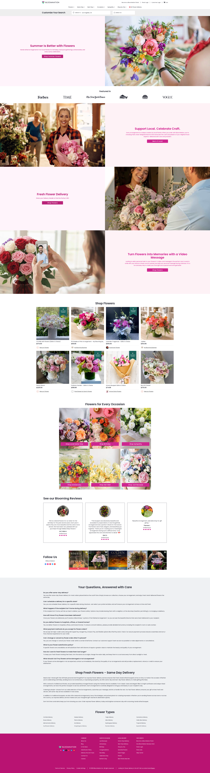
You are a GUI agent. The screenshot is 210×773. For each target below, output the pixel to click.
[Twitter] (52, 564)
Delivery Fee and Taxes (87, 753)
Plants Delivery (78, 720)
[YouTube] (55, 564)
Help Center (139, 753)
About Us (83, 741)
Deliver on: (119, 12)
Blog (82, 744)
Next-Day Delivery (123, 744)
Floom (153, 768)
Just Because (103, 741)
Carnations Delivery (141, 717)
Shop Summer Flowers (53, 56)
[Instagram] (48, 564)
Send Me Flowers (122, 750)
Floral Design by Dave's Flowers (83, 391)
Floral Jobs (139, 750)
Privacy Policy (70, 768)
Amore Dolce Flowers (115, 391)
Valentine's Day (104, 756)
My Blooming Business (80, 347)
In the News (84, 747)
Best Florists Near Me (124, 759)
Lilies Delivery (109, 720)
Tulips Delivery (109, 717)
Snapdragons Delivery (80, 726)
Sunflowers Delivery (48, 726)
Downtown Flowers (114, 347)
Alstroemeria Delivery (49, 723)
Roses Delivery (47, 720)
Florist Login (139, 747)
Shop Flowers (55, 203)
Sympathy (111, 7)
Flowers (70, 7)
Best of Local (160, 141)
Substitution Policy (86, 750)
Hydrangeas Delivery (111, 723)
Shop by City (121, 7)
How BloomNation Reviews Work (145, 744)
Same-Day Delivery (123, 741)
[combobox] (125, 13)
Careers (83, 759)
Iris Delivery (77, 723)
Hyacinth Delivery (141, 726)
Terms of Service (60, 768)
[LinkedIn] (71, 750)
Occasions (100, 7)
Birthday (102, 747)
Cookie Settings (80, 768)
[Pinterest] (50, 564)
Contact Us (84, 756)
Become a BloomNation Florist (145, 741)
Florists (120, 756)
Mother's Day (103, 759)
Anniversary (103, 744)
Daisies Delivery (78, 717)
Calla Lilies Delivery (141, 720)
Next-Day (90, 7)
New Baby (102, 753)
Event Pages (121, 753)
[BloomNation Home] (50, 2)
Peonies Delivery (110, 726)
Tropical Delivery (141, 723)
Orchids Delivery (48, 717)
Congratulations (104, 750)
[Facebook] (45, 564)
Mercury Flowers (44, 347)
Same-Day (80, 7)
